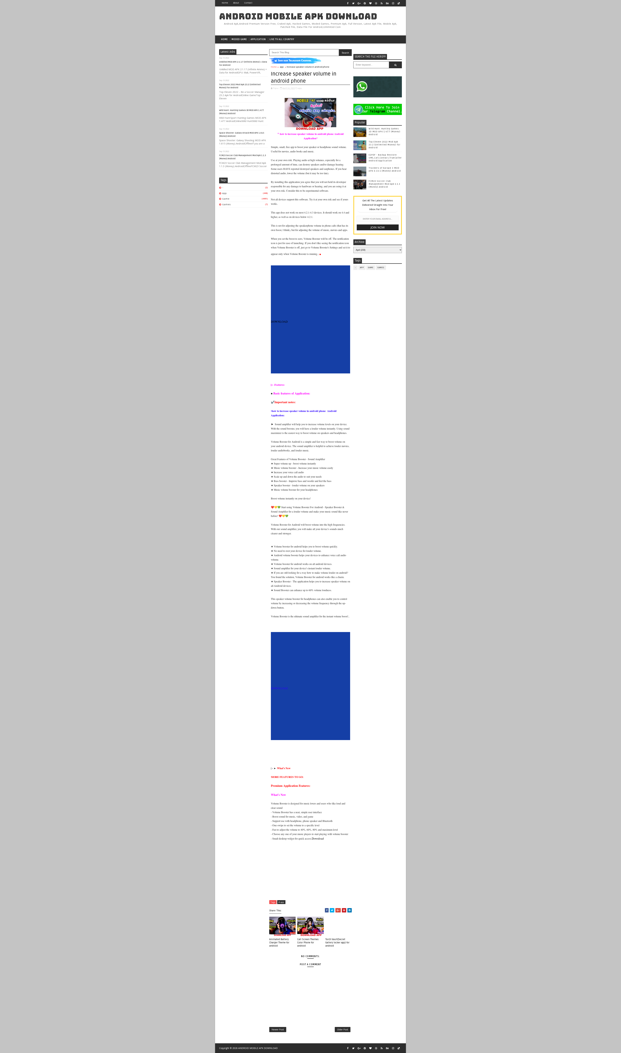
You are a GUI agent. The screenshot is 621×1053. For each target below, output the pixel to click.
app (224, 193)
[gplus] (359, 3)
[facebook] (347, 3)
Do (313, 838)
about (236, 2)
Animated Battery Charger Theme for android (279, 942)
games (226, 204)
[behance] (387, 3)
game (225, 198)
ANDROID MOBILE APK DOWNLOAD (298, 16)
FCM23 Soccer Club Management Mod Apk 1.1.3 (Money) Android (384, 184)
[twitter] (353, 3)
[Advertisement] (310, 296)
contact (248, 2)
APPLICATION (258, 39)
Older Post (342, 1029)
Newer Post (278, 1029)
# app (281, 902)
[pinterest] (364, 3)
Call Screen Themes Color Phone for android (308, 942)
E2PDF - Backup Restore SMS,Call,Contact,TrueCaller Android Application (385, 158)
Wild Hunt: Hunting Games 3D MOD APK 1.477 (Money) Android (384, 131)
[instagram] (393, 3)
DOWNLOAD (279, 321)
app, (300, 88)
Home (225, 2)
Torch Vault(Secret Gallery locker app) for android (337, 942)
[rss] (381, 3)
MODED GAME (239, 39)
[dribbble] (376, 3)
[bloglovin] (370, 3)
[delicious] (398, 3)
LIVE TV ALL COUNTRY (282, 39)
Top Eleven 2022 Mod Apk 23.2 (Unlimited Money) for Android (384, 145)
